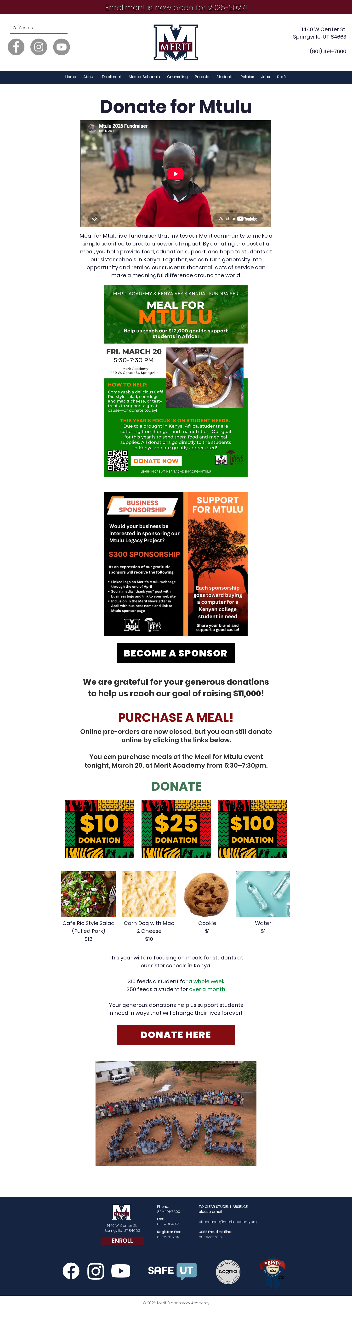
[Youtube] (61, 47)
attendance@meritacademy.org (228, 1221)
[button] (89, 76)
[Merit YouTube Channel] (121, 1271)
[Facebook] (16, 47)
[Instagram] (38, 47)
